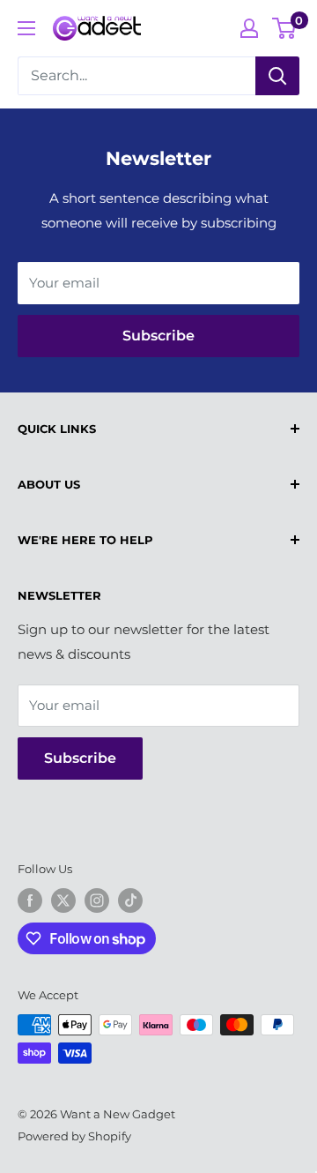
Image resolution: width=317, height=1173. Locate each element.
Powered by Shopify (74, 1136)
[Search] (277, 75)
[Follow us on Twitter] (63, 900)
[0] (285, 28)
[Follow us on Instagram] (97, 900)
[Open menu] (26, 28)
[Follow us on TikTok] (130, 900)
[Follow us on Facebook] (30, 900)
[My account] (249, 28)
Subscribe (158, 335)
